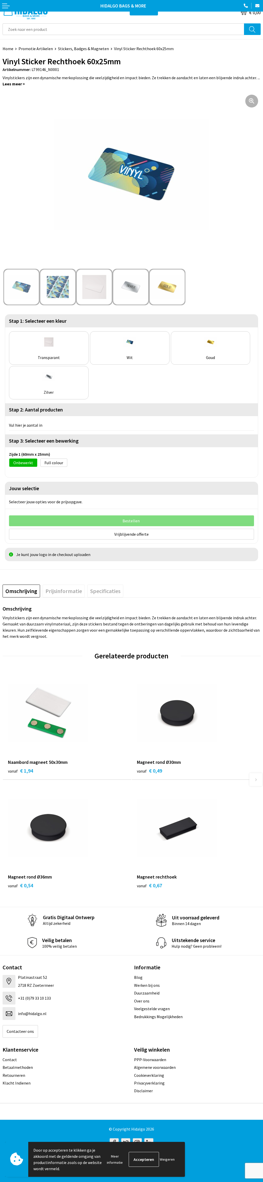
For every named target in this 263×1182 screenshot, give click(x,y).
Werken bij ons (147, 985)
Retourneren (14, 1075)
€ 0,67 (149, 885)
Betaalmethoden (18, 1067)
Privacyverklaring (149, 1083)
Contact (10, 1059)
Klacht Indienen (17, 1083)
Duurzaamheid (146, 993)
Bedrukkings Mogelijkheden (158, 1016)
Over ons (141, 1001)
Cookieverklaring (149, 1075)
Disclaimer (143, 1090)
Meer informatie (115, 1159)
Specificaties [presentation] (105, 591)
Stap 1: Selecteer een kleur (38, 321)
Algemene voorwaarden (155, 1067)
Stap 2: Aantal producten (36, 409)
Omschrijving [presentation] (21, 591)
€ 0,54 (20, 885)
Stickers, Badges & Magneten (83, 48)
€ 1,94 (20, 770)
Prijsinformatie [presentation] (63, 591)
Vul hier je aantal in (25, 425)
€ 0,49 (149, 770)
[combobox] (123, 29)
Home (8, 48)
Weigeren (167, 1159)
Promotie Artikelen (35, 48)
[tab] (21, 591)
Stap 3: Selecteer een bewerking (44, 440)
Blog (138, 977)
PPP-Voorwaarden (150, 1059)
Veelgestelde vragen (152, 1008)
